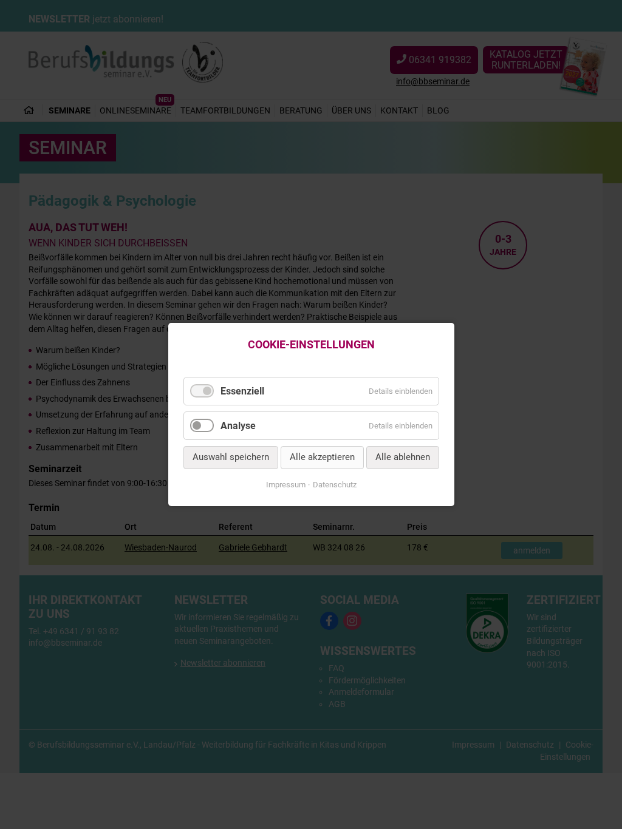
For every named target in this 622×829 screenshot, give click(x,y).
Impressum (286, 484)
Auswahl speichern (231, 457)
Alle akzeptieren (322, 457)
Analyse (238, 425)
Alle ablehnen (402, 457)
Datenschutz (335, 484)
